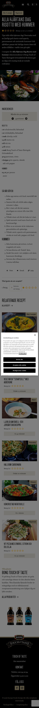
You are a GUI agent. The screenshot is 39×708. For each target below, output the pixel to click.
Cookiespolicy (22, 353)
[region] (19, 354)
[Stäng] (35, 335)
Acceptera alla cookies (19, 365)
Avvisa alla (19, 359)
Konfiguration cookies (19, 370)
